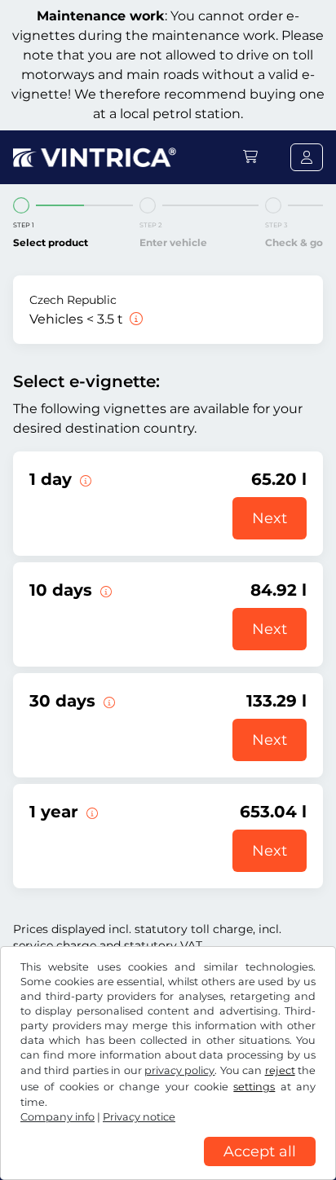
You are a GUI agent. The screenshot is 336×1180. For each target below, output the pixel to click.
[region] (168, 1168)
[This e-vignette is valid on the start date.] (84, 479)
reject (280, 1070)
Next (269, 518)
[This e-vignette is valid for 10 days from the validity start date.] (104, 590)
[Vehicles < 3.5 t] (134, 319)
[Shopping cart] (250, 157)
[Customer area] (306, 157)
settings (254, 1087)
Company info (57, 1117)
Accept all (259, 1151)
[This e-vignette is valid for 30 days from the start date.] (107, 700)
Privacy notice (139, 1117)
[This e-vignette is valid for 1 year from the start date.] (90, 811)
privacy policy (179, 1070)
